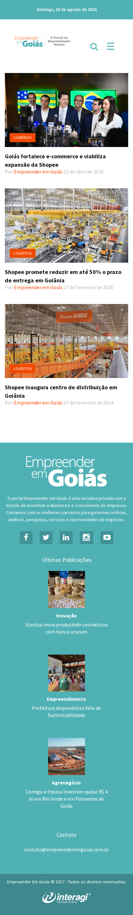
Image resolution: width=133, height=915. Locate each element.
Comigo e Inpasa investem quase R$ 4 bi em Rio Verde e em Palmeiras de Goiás (66, 798)
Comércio (23, 137)
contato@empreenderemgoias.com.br (66, 849)
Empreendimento (66, 699)
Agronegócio (66, 783)
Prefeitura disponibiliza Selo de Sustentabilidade (66, 711)
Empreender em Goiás (38, 171)
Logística (23, 253)
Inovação (66, 616)
